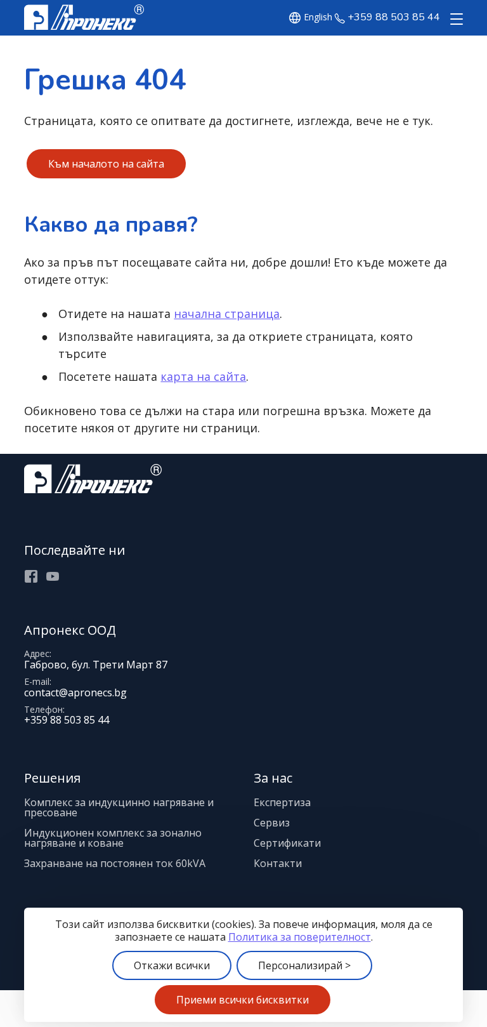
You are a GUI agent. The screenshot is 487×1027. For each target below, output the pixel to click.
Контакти (278, 863)
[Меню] (454, 19)
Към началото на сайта (106, 164)
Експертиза (282, 802)
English (318, 17)
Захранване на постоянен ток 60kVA (114, 863)
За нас (273, 777)
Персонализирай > (304, 965)
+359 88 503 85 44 (393, 17)
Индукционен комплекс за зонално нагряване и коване (113, 838)
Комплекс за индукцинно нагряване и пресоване (119, 807)
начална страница (227, 313)
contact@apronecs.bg (75, 692)
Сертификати (287, 843)
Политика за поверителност (299, 937)
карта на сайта (203, 376)
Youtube (53, 576)
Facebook (31, 576)
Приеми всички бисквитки (242, 1000)
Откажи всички (172, 965)
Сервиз (272, 823)
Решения (52, 777)
